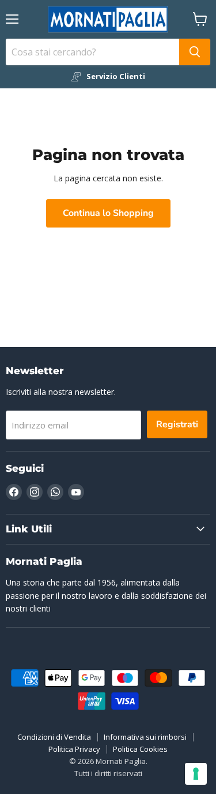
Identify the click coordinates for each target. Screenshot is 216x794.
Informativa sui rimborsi (145, 737)
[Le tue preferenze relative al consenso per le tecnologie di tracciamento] (196, 774)
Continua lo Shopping (108, 213)
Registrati (177, 424)
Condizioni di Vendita (54, 737)
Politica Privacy (74, 749)
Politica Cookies (140, 749)
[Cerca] (194, 52)
